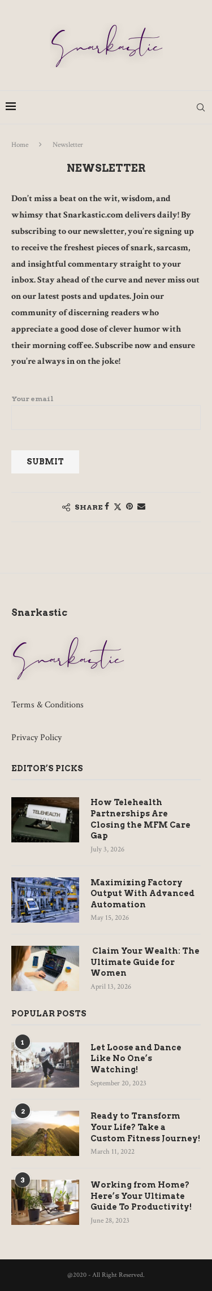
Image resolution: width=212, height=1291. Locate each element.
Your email (32, 398)
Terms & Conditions (47, 705)
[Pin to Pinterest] (129, 507)
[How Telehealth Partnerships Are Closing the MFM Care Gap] (45, 819)
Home (19, 145)
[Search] (200, 107)
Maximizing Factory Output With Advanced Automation (142, 893)
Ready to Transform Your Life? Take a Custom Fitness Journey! (145, 1126)
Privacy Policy (36, 738)
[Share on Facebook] (107, 507)
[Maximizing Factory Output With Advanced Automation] (45, 900)
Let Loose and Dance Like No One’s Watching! (135, 1058)
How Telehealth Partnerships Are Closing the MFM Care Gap (140, 819)
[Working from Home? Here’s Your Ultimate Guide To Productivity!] (45, 1202)
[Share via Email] (141, 507)
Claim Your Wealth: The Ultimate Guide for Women (145, 961)
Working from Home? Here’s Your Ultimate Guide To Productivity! (141, 1195)
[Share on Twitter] (118, 507)
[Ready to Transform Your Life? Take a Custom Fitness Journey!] (45, 1133)
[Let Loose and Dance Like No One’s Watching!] (45, 1065)
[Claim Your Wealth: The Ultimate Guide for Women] (45, 968)
